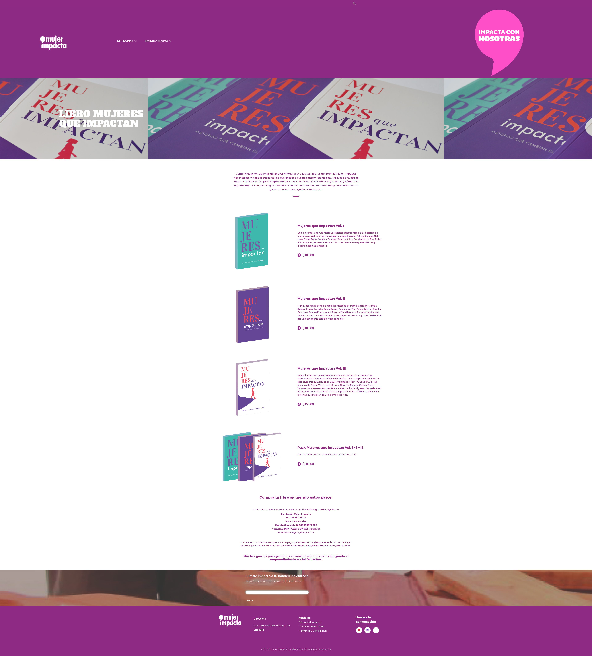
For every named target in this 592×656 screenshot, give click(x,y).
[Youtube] (359, 630)
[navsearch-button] (355, 3)
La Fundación (125, 41)
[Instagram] (367, 630)
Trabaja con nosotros (311, 626)
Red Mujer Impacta (156, 41)
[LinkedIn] (376, 630)
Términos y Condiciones (313, 630)
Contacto (304, 617)
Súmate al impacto (310, 622)
